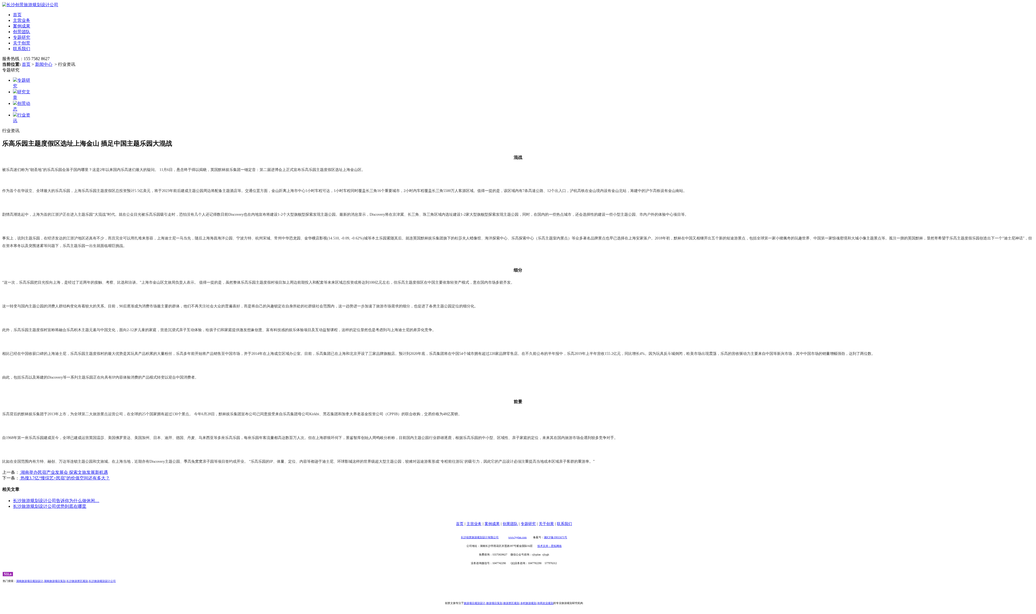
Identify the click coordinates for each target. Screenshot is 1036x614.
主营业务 (21, 20)
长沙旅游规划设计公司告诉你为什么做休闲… (56, 500)
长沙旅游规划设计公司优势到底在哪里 (49, 506)
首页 (17, 14)
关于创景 (21, 43)
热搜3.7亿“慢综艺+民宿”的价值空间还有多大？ (64, 478)
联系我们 (21, 48)
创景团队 (21, 31)
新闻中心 (43, 64)
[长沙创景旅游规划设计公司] (30, 4)
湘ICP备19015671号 (555, 537)
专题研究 (21, 37)
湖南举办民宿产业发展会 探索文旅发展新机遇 (63, 472)
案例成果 (21, 26)
